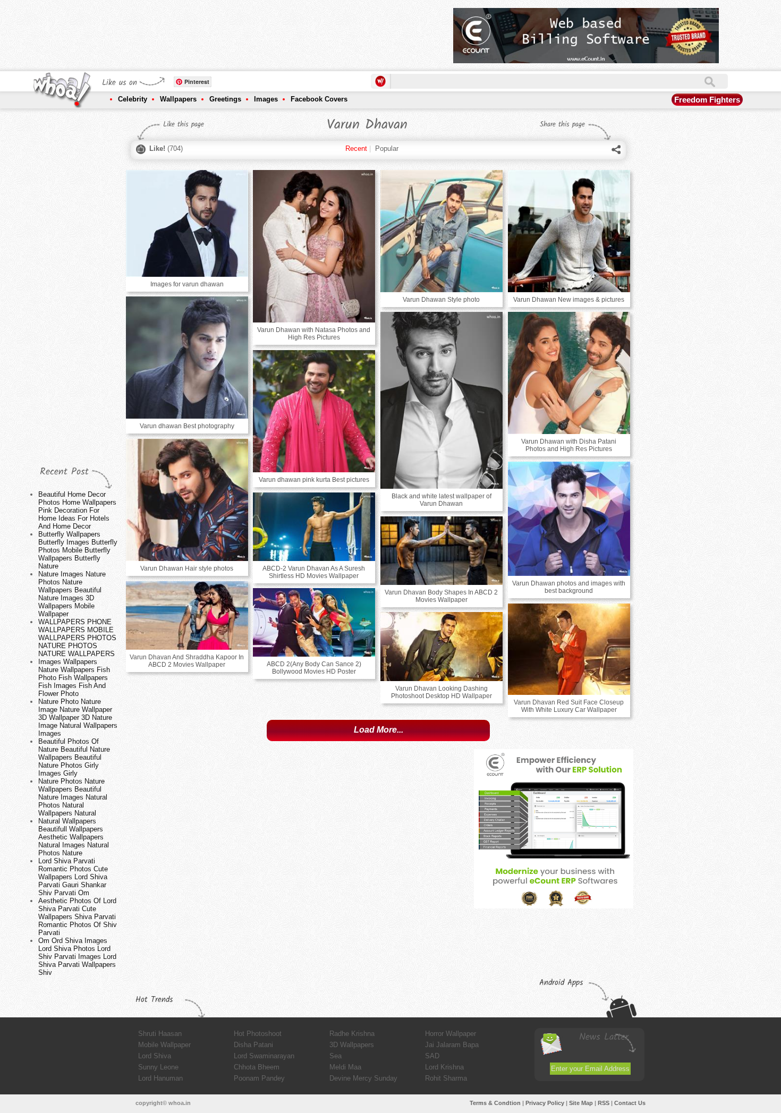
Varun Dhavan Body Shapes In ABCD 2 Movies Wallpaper (441, 596)
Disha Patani (253, 1045)
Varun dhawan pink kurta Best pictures (314, 479)
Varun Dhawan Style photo (441, 299)
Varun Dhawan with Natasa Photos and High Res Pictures (313, 333)
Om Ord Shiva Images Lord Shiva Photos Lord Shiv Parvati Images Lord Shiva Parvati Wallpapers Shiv (77, 956)
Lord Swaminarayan (264, 1056)
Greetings (225, 99)
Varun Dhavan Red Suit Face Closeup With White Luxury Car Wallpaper (569, 706)
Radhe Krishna (352, 1034)
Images (266, 99)
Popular (386, 148)
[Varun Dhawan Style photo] (441, 231)
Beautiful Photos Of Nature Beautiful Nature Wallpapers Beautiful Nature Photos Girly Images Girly (74, 757)
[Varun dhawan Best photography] (187, 357)
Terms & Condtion (495, 1103)
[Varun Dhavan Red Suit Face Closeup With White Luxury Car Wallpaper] (569, 649)
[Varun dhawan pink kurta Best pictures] (314, 411)
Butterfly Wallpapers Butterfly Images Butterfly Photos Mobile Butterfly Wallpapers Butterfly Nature (77, 550)
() (166, 148)
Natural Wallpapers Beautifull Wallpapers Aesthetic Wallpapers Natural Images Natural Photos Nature (73, 837)
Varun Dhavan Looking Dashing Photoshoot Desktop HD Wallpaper (441, 692)
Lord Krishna (444, 1067)
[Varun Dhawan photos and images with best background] (569, 519)
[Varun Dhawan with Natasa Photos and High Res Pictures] (314, 246)
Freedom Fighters (707, 99)
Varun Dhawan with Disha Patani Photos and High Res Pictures (568, 445)
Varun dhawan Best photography (187, 426)
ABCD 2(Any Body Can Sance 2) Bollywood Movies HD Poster (314, 667)
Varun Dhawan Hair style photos (186, 568)
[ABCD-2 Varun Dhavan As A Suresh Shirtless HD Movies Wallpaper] (314, 526)
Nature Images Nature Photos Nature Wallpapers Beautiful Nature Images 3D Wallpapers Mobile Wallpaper (72, 594)
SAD (432, 1056)
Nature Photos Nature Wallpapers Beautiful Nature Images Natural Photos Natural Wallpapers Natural (72, 797)
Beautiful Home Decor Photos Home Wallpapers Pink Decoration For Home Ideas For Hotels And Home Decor (77, 510)
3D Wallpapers (351, 1045)
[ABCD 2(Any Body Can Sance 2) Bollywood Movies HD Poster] (314, 622)
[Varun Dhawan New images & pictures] (569, 231)
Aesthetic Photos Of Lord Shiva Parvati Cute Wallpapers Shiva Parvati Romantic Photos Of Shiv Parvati (77, 917)
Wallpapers (178, 99)
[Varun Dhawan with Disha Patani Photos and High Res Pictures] (569, 373)
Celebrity (132, 99)
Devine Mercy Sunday (363, 1078)
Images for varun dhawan (187, 284)
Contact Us (630, 1103)
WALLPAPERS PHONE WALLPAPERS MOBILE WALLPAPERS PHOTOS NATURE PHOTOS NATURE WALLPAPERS (77, 638)
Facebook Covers (319, 99)
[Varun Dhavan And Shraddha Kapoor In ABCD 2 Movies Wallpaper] (187, 615)
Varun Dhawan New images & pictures (568, 299)
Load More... (378, 729)
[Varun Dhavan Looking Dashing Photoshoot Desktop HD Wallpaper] (441, 646)
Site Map (581, 1103)
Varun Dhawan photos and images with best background (568, 587)
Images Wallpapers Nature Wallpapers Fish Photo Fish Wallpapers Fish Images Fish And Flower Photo (74, 678)
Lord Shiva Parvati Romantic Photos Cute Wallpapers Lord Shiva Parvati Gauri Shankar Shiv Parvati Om (73, 877)
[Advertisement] (251, 32)
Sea (335, 1056)
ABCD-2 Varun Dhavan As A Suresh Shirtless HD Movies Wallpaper (313, 572)
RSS (603, 1103)
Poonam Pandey (259, 1078)
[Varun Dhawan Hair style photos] (187, 500)
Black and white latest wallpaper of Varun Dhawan (441, 499)
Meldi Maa (345, 1067)
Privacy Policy (544, 1103)
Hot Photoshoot (258, 1034)
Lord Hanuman (160, 1078)
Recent (356, 148)
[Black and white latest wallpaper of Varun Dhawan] (441, 400)
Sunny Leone (158, 1067)
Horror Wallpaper (450, 1034)
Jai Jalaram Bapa (452, 1045)
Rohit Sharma (446, 1078)
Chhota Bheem (256, 1067)
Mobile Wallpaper (164, 1045)
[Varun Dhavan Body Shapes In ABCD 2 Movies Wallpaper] (441, 550)
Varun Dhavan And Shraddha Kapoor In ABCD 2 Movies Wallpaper (187, 660)
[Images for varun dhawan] (187, 223)
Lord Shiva (154, 1056)
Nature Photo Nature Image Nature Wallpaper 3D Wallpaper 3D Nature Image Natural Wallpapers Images (77, 717)
